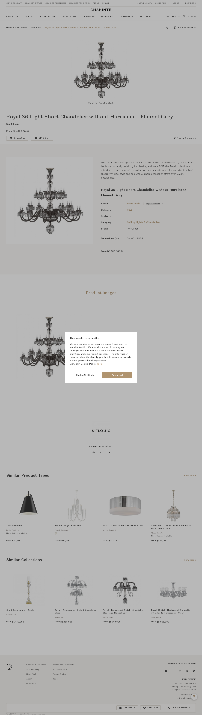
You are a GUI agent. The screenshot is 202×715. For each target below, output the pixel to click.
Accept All (117, 375)
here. (99, 364)
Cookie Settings (85, 375)
